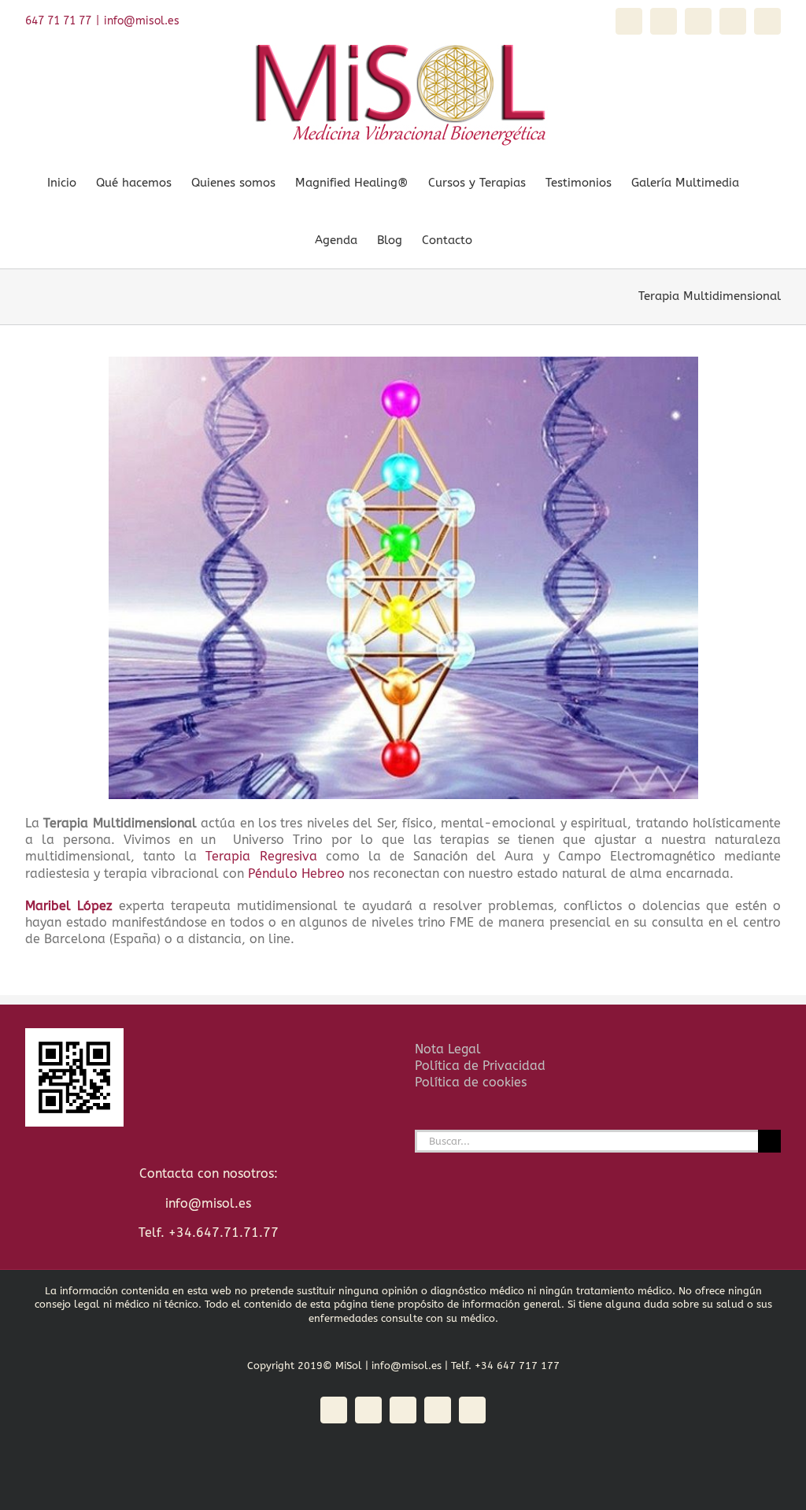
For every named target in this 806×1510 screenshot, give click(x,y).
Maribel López (69, 905)
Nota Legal (448, 1049)
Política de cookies (471, 1082)
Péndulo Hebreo (296, 873)
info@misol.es (141, 21)
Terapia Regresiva (260, 856)
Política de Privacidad (480, 1065)
